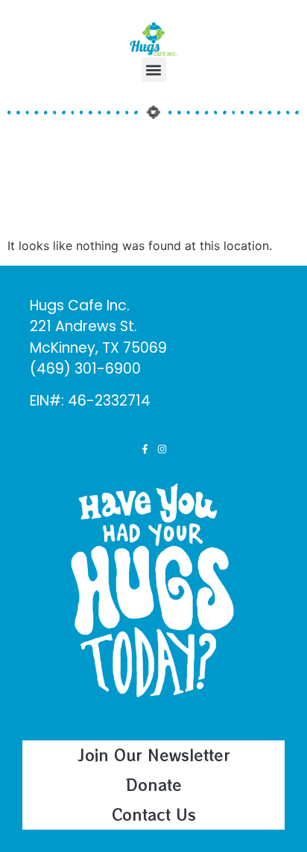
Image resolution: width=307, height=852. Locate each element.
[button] (154, 69)
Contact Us (154, 814)
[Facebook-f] (145, 449)
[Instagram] (162, 449)
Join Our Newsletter (153, 755)
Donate (154, 784)
